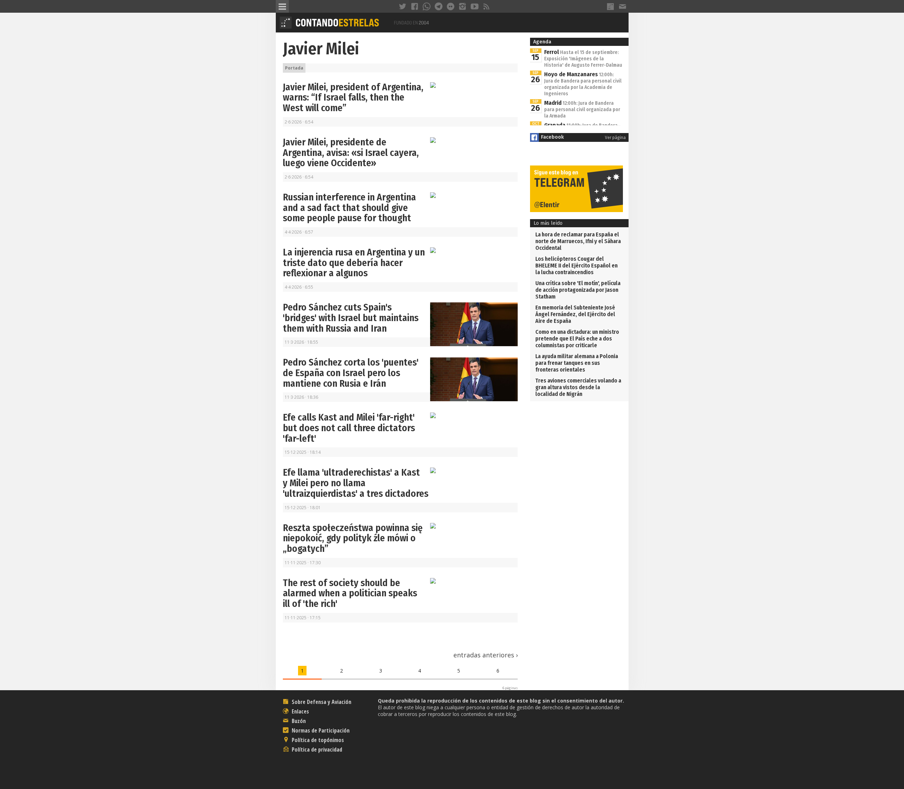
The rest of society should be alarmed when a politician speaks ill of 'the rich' (350, 593)
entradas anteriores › (485, 655)
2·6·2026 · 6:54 (299, 122)
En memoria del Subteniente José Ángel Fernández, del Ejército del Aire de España (575, 314)
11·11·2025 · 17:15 (303, 618)
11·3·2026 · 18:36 (301, 397)
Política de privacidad (316, 749)
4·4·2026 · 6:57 (299, 232)
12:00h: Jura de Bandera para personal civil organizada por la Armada (582, 109)
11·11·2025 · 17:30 (303, 563)
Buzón (298, 721)
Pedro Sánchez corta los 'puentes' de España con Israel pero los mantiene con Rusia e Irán (350, 373)
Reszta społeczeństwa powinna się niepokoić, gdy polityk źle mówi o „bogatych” (353, 538)
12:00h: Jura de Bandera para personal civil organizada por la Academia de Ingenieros (583, 84)
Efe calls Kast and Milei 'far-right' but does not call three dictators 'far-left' (349, 428)
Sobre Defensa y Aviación (320, 702)
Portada (294, 68)
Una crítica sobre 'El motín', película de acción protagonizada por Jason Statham (577, 290)
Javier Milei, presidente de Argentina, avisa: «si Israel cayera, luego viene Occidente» (351, 153)
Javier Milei (321, 49)
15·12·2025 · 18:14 (303, 452)
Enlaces (299, 711)
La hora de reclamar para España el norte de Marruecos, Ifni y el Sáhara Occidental (578, 241)
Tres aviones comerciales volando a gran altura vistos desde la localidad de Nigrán (578, 387)
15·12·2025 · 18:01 (303, 508)
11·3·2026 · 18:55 (301, 342)
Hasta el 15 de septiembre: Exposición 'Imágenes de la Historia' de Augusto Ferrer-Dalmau (583, 58)
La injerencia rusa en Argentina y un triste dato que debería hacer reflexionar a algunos (354, 263)
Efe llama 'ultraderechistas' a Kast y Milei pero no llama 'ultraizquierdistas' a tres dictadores (355, 483)
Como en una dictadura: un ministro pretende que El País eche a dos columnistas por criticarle (577, 339)
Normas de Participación (320, 730)
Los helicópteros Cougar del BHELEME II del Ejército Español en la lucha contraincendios (576, 265)
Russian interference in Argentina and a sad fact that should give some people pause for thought (349, 208)
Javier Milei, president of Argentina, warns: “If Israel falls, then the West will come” (353, 98)
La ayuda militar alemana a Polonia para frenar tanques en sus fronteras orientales (576, 363)
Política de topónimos (317, 740)
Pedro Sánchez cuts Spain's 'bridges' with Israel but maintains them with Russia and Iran (350, 318)
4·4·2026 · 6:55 (299, 287)
